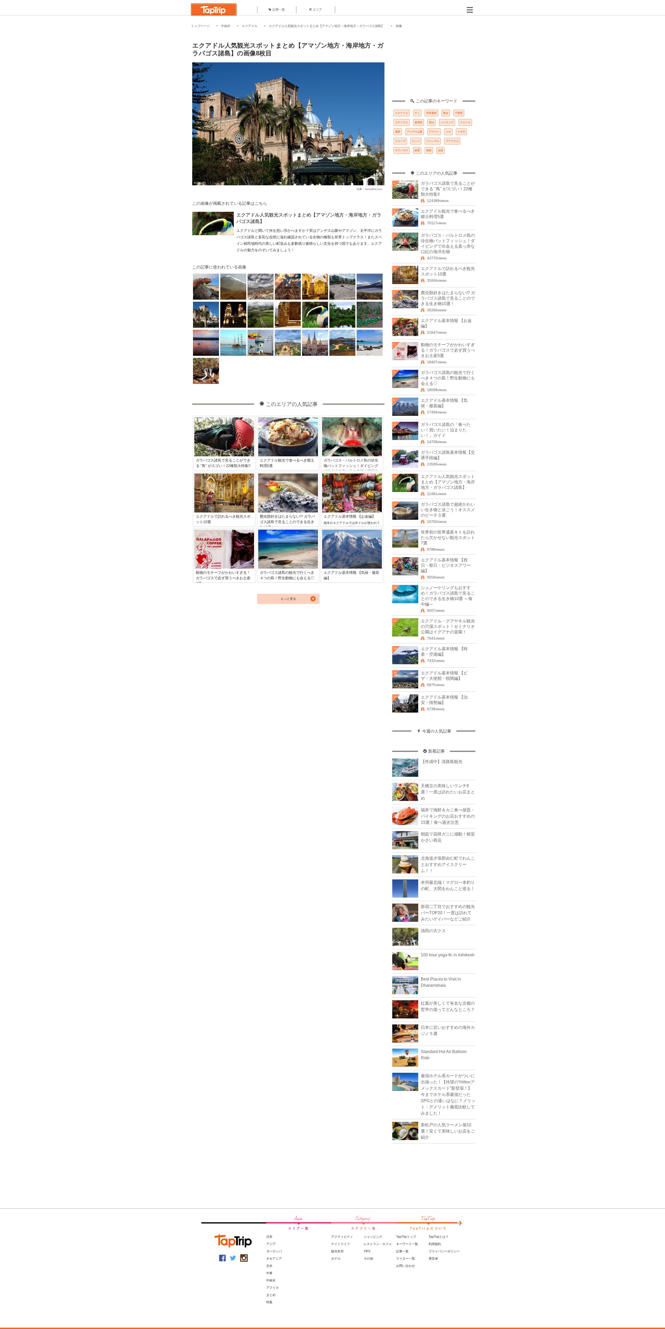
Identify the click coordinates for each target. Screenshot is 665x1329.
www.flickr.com (373, 189)
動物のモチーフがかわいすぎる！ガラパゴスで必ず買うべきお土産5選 (448, 350)
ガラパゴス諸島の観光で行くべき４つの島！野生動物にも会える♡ (448, 378)
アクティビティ (342, 1237)
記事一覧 (278, 9)
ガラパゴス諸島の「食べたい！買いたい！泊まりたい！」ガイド (446, 430)
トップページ (200, 26)
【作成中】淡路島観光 (441, 761)
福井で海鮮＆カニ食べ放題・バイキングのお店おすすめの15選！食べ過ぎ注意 (448, 816)
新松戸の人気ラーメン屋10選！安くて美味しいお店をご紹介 (448, 1131)
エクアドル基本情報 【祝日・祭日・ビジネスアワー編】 (446, 565)
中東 (269, 1273)
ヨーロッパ (274, 1251)
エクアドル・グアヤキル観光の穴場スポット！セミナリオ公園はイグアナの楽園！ (448, 626)
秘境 (428, 150)
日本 (269, 1237)
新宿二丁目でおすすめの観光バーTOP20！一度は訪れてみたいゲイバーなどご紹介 (448, 912)
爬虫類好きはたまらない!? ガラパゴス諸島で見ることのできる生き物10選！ (448, 298)
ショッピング (373, 1237)
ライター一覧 (405, 1258)
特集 (269, 1302)
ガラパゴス (401, 150)
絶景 (417, 150)
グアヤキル (452, 141)
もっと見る (288, 599)
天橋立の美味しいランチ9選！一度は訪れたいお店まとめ (448, 792)
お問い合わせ (405, 1266)
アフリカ (272, 1287)
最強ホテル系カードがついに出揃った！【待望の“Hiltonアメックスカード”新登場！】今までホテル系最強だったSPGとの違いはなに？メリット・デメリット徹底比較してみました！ (448, 1094)
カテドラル (401, 122)
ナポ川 (461, 131)
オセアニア (274, 1258)
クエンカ (465, 122)
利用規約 (435, 1244)
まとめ (271, 1295)
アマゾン (434, 131)
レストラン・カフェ (378, 1244)
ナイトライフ (340, 1244)
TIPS (367, 1251)
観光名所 (337, 1251)
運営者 (433, 1258)
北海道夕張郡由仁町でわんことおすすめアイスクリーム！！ (448, 864)
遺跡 (397, 131)
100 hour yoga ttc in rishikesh (448, 955)
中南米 (225, 26)
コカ (448, 131)
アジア (271, 1244)
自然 (440, 150)
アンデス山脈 (414, 131)
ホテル (336, 1258)
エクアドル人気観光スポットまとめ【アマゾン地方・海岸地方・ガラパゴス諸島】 (326, 26)
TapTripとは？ (439, 1237)
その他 (368, 1258)
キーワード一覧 (407, 1244)
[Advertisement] (433, 66)
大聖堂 (459, 112)
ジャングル (432, 141)
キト (417, 112)
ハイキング (447, 122)
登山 (431, 122)
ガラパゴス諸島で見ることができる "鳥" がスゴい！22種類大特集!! (448, 188)
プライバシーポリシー (444, 1251)
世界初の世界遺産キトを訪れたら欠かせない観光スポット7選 (448, 537)
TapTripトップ (406, 1237)
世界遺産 (431, 112)
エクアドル (249, 26)
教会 (445, 112)
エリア (317, 9)
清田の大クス (433, 931)
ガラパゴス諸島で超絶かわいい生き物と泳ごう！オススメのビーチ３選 (448, 509)
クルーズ (400, 141)
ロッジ (416, 141)
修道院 (418, 122)
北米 (269, 1266)
